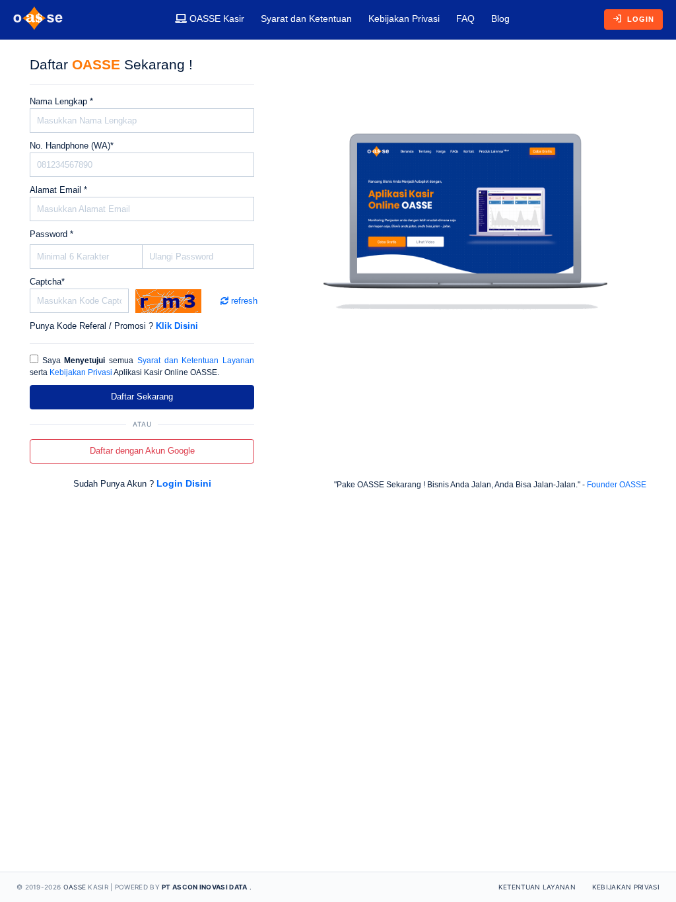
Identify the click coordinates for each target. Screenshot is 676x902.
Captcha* (47, 282)
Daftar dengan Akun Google (142, 451)
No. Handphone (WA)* (72, 146)
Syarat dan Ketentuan (306, 18)
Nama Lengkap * (61, 101)
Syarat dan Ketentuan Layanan (195, 360)
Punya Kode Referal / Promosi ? (114, 326)
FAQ (465, 18)
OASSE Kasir (215, 18)
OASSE (74, 887)
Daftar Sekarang (142, 396)
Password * (51, 234)
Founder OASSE (616, 484)
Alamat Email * (58, 190)
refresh (238, 301)
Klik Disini (177, 326)
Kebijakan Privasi (404, 18)
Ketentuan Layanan (537, 887)
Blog (500, 18)
